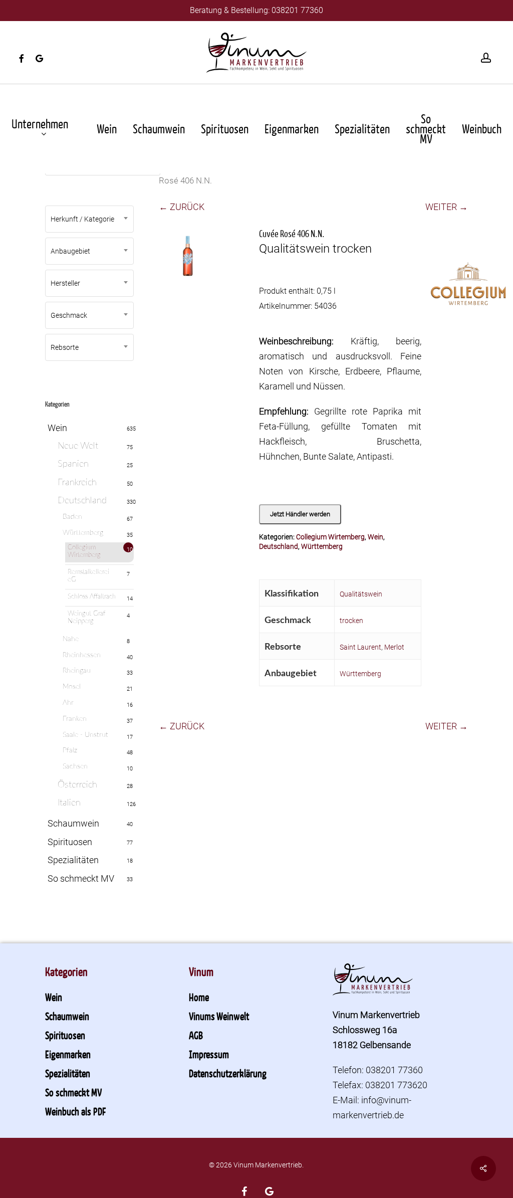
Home (199, 997)
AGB (196, 1035)
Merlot (394, 647)
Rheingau (77, 670)
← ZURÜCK (181, 207)
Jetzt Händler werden (300, 514)
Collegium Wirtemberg (84, 551)
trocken (351, 621)
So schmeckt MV (81, 878)
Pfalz (70, 750)
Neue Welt (78, 446)
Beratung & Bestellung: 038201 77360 (256, 10)
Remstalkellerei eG (88, 576)
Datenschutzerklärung (228, 1073)
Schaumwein (73, 823)
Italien (69, 803)
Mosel (72, 686)
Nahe (71, 639)
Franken (75, 718)
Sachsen (75, 766)
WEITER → (446, 207)
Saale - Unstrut (85, 734)
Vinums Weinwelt (219, 1016)
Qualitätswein (361, 594)
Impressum (209, 1054)
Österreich (77, 784)
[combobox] (89, 219)
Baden (72, 516)
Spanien (73, 464)
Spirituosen (70, 842)
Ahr (68, 702)
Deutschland (82, 500)
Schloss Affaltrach (92, 596)
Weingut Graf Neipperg (86, 618)
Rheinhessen (82, 655)
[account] (486, 58)
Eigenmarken (68, 1054)
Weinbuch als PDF (75, 1111)
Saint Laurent (360, 647)
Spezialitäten (73, 860)
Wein (57, 428)
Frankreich (77, 482)
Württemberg (83, 532)
